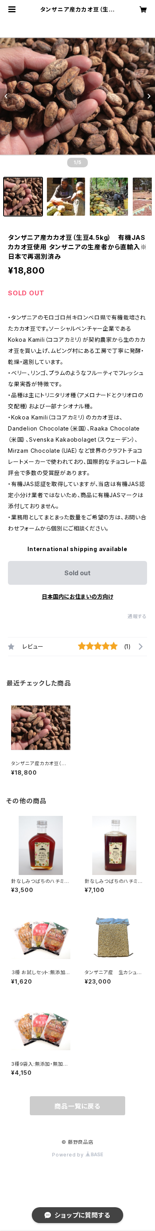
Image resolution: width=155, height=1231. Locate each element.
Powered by (68, 1155)
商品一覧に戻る (77, 1106)
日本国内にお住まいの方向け (77, 596)
